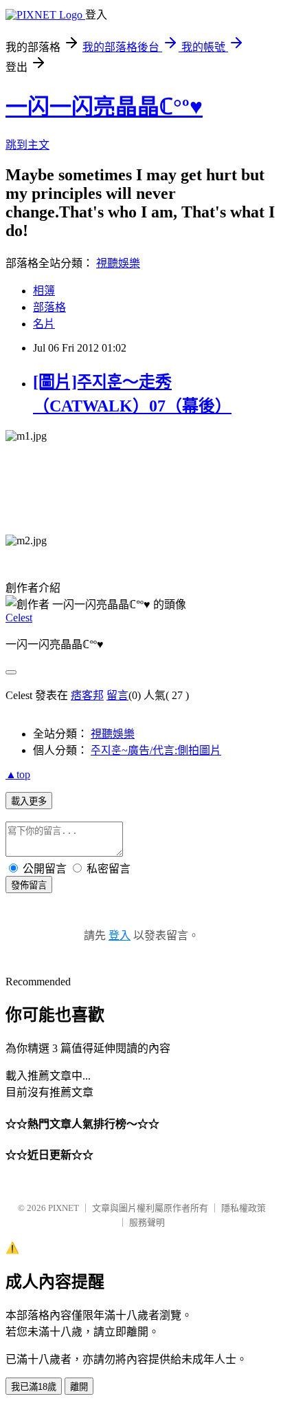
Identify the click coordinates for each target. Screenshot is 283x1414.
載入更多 (29, 801)
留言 (117, 695)
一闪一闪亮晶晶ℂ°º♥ (104, 106)
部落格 (49, 307)
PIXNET (63, 1208)
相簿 (44, 291)
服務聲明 (147, 1222)
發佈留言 (29, 885)
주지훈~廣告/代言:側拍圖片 (156, 750)
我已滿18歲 (33, 1387)
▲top (17, 774)
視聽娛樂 (118, 263)
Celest (18, 617)
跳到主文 (27, 145)
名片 (44, 324)
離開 (79, 1387)
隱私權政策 (243, 1208)
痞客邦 (87, 695)
